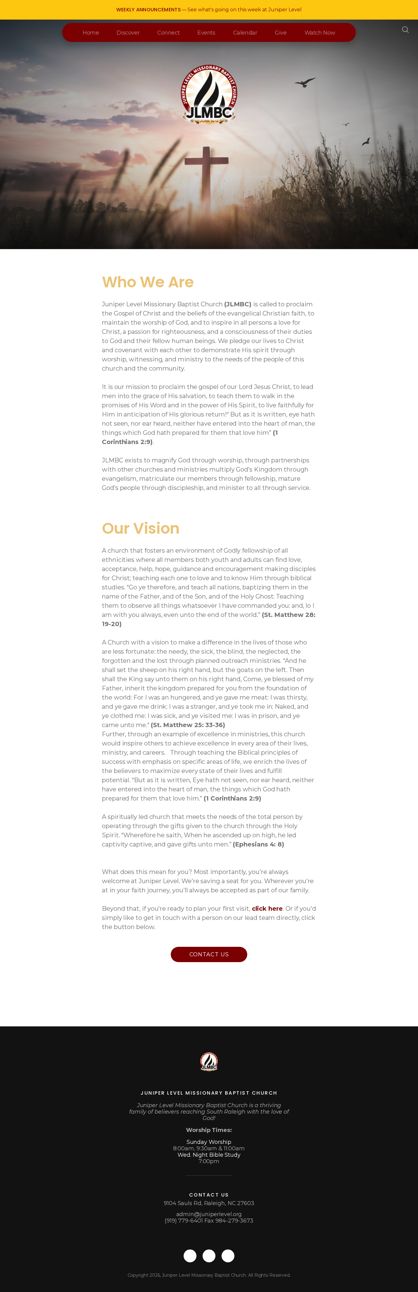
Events (206, 32)
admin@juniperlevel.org (209, 1214)
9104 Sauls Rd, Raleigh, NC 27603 (209, 1203)
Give (280, 32)
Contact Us (209, 954)
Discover (128, 32)
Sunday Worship (209, 1142)
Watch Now (319, 32)
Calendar (245, 32)
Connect (168, 32)
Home (91, 32)
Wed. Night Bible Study (209, 1155)
